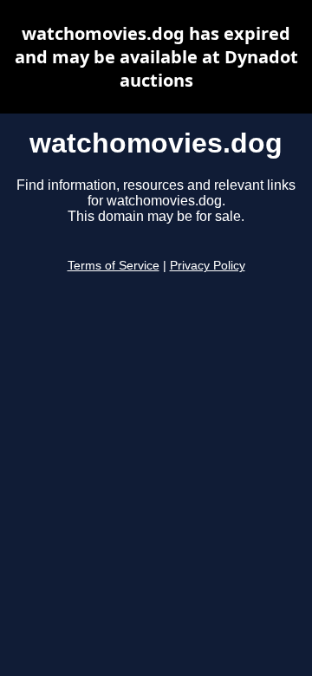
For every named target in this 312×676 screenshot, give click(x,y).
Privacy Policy (207, 265)
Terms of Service (113, 265)
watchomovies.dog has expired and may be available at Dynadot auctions (156, 57)
